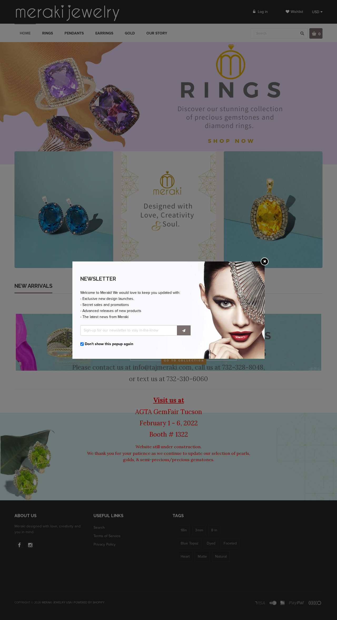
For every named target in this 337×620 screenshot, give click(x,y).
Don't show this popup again (109, 344)
